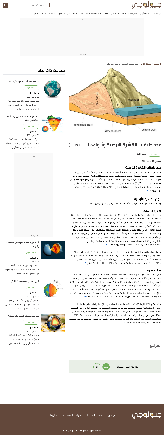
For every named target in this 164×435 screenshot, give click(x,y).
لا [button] (97, 367)
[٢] (106, 244)
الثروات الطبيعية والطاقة (90, 13)
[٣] (85, 296)
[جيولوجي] (146, 5)
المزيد (35, 13)
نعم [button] (106, 367)
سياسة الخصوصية (72, 415)
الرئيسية (157, 13)
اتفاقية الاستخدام (94, 415)
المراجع (155, 345)
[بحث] (5, 5)
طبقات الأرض (145, 13)
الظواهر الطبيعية (129, 13)
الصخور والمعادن (111, 13)
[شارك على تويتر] (77, 145)
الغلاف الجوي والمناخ (68, 13)
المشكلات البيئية (48, 13)
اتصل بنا (54, 415)
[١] (148, 190)
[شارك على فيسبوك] (71, 145)
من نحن (112, 415)
